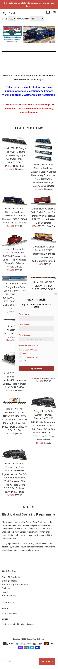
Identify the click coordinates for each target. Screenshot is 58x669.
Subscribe (47, 661)
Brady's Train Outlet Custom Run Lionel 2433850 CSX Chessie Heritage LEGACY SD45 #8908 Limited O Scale (14, 215)
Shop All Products (11, 577)
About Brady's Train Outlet (15, 584)
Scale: (5, 19)
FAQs (5, 592)
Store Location (9, 581)
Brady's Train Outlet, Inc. (36, 639)
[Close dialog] (55, 293)
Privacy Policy (9, 595)
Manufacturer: (23, 19)
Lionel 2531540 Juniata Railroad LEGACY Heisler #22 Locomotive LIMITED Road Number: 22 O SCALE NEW (14, 380)
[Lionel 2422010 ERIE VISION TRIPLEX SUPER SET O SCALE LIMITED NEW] (43, 277)
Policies (6, 588)
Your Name (24, 314)
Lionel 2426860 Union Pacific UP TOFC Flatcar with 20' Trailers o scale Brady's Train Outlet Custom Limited (43, 253)
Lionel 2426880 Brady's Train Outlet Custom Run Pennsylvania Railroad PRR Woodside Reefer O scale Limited (43, 215)
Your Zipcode (25, 335)
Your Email (24, 324)
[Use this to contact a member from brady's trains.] (48, 12)
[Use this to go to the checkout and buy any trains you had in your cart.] (54, 12)
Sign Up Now (36, 368)
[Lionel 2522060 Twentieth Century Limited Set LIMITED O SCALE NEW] (14, 320)
